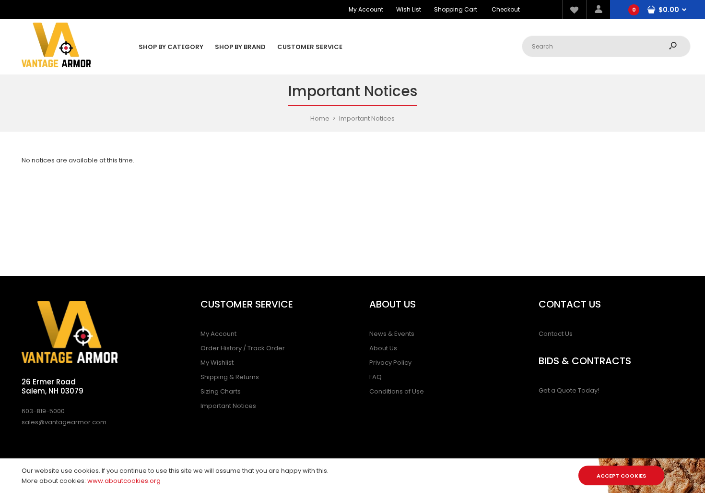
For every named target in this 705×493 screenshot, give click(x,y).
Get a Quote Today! (569, 390)
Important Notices (228, 405)
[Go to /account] (598, 9)
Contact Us (556, 333)
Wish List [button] (408, 9)
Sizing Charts (220, 391)
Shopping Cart (455, 9)
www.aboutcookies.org (124, 480)
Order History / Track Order (242, 348)
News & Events (391, 333)
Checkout (506, 9)
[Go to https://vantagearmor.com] (56, 65)
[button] (574, 9)
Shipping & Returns (229, 377)
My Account (366, 9)
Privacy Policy (390, 362)
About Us (383, 348)
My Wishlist (217, 362)
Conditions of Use (396, 391)
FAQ (375, 377)
